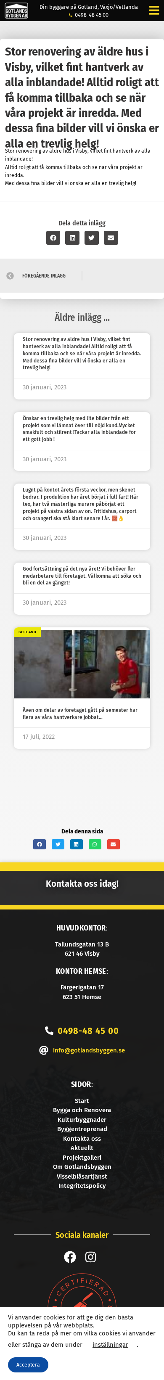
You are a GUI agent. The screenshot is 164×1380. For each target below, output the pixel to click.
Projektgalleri (82, 1157)
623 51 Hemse (82, 997)
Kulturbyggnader (82, 1120)
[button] (53, 238)
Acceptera (28, 1365)
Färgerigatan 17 (82, 987)
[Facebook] (70, 1257)
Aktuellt (82, 1148)
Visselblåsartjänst (82, 1176)
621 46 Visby (82, 953)
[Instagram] (91, 1257)
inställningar (110, 1344)
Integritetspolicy (82, 1186)
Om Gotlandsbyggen (82, 1167)
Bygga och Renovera (82, 1110)
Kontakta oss (82, 1138)
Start (82, 1101)
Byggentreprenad (82, 1129)
